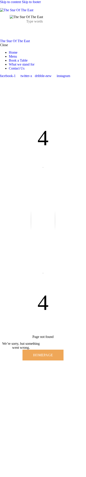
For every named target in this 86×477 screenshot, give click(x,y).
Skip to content (10, 2)
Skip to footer (31, 2)
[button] (40, 31)
